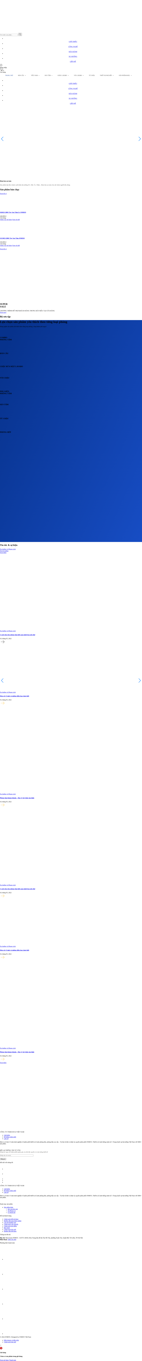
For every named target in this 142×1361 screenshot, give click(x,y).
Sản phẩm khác (8, 1207)
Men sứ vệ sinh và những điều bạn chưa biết (14, 696)
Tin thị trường (4, 551)
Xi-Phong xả (12, 1211)
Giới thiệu (7, 1135)
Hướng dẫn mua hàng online (12, 1221)
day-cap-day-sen (13, 1209)
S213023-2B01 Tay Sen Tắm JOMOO (12, 238)
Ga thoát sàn (11, 1212)
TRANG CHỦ (9, 75)
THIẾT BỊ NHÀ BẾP (106, 75)
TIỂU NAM (34, 75)
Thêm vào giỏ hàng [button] (6, 219)
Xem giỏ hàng (4, 1360)
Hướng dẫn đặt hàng (10, 1231)
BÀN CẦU (21, 75)
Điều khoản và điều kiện (11, 1340)
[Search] (20, 34)
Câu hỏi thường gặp (10, 1222)
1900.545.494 (12, 1239)
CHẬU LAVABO (62, 75)
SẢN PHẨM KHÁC (124, 75)
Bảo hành (7, 1228)
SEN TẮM (48, 75)
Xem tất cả (3, 193)
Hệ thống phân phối (10, 1137)
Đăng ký (3, 1159)
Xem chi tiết (16, 219)
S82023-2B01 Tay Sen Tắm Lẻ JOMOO (13, 212)
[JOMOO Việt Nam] (60, 32)
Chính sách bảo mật (10, 1229)
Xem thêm (3, 552)
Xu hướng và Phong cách (8, 549)
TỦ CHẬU (92, 75)
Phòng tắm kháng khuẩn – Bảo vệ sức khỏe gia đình (17, 798)
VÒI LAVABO (78, 75)
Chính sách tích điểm (10, 1226)
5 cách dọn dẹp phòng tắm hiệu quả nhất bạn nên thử (17, 635)
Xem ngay (3, 312)
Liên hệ (6, 1138)
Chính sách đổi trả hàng (11, 1219)
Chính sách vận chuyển (11, 1224)
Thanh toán (12, 1360)
